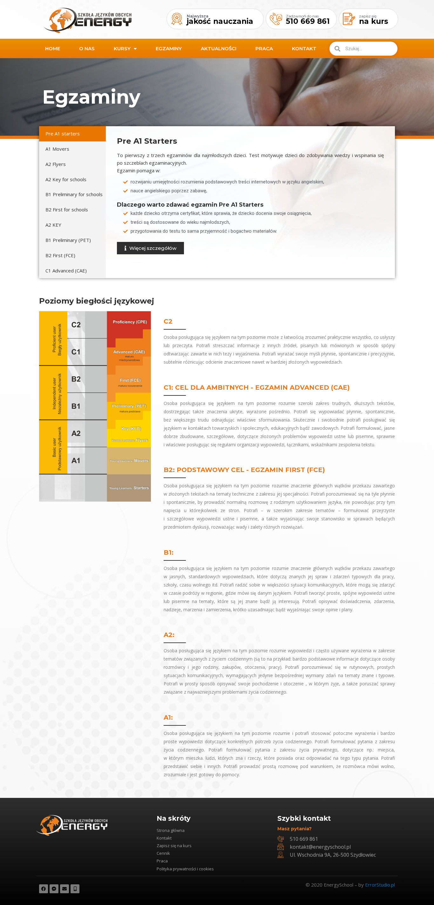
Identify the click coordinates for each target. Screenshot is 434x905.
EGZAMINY (169, 48)
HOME (52, 48)
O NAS (87, 48)
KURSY (122, 48)
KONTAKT (304, 48)
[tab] (72, 133)
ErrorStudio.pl (380, 884)
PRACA (264, 48)
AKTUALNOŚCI (218, 48)
